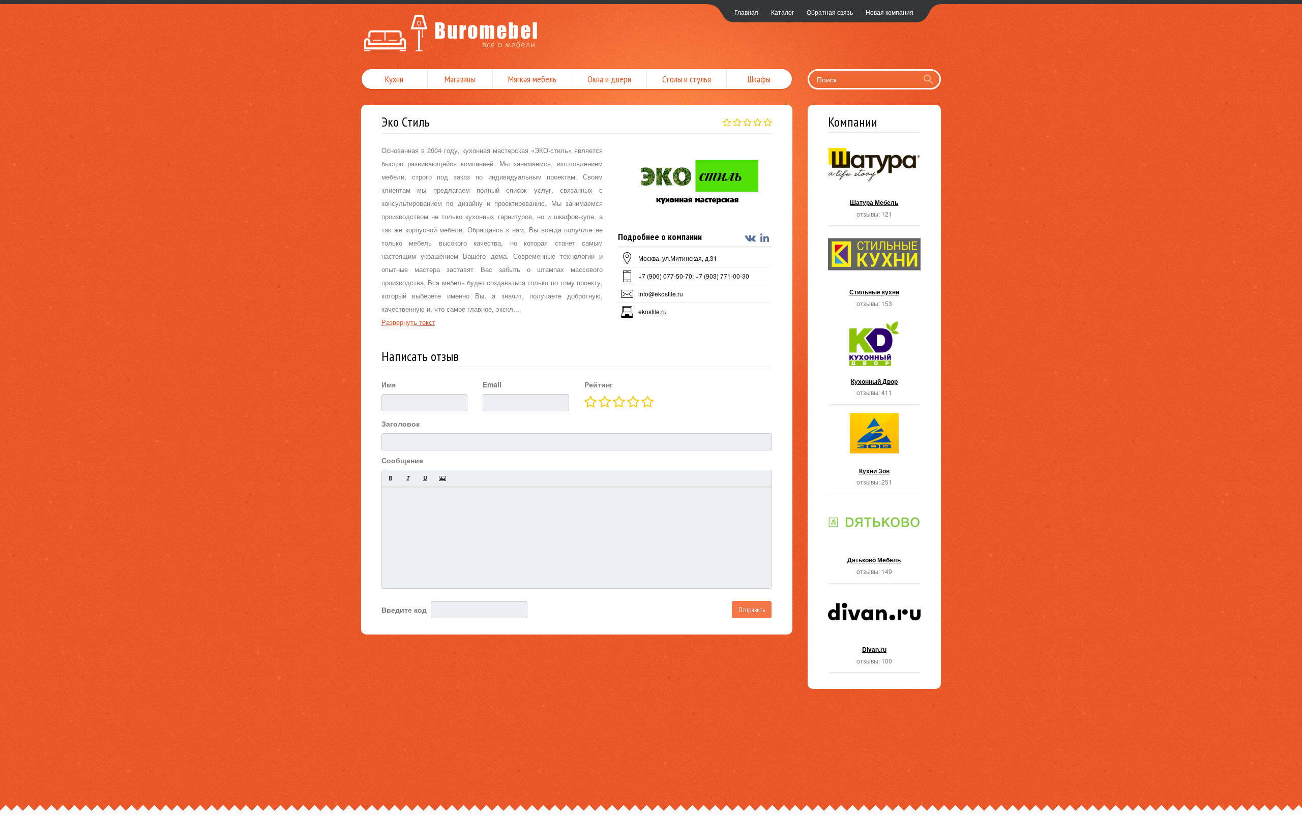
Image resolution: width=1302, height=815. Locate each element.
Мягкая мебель (532, 79)
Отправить (751, 609)
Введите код (404, 610)
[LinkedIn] (766, 238)
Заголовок (400, 423)
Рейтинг (598, 384)
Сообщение (402, 460)
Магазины (460, 79)
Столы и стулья (686, 79)
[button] (390, 478)
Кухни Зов (874, 452)
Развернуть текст (408, 322)
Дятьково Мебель (874, 541)
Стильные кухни (874, 273)
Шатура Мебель (874, 184)
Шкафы (759, 79)
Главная (746, 12)
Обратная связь (830, 12)
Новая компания (889, 12)
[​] (577, 537)
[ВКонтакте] (751, 238)
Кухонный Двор (874, 362)
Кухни (394, 79)
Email (492, 384)
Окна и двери (609, 79)
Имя (388, 384)
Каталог (782, 12)
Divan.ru (874, 631)
